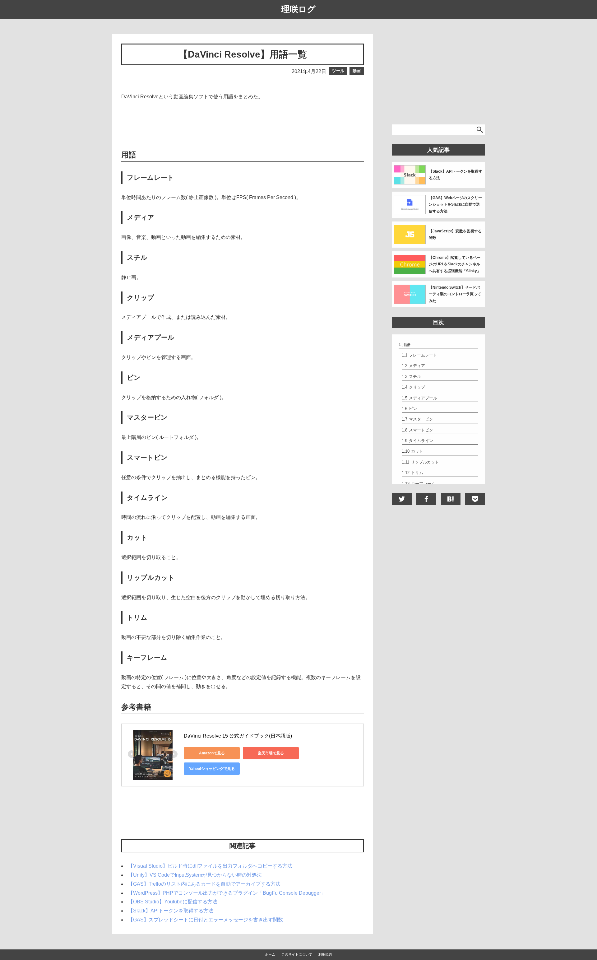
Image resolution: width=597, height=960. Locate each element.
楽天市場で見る (271, 753)
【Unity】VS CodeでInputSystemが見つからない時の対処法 (195, 875)
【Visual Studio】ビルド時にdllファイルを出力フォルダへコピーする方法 (210, 866)
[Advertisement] (242, 125)
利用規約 (325, 954)
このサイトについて (296, 954)
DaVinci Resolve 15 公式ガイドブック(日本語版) (238, 736)
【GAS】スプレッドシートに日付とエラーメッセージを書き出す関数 (205, 919)
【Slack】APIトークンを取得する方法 (170, 910)
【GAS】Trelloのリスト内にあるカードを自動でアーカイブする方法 (204, 884)
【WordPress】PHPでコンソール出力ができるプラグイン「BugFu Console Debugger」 (227, 893)
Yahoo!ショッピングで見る (212, 769)
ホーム (270, 954)
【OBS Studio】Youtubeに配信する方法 (172, 901)
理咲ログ (298, 9)
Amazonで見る (212, 753)
